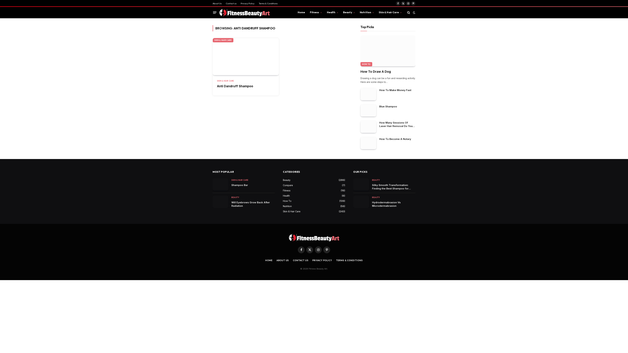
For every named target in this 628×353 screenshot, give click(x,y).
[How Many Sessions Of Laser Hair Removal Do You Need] (368, 127)
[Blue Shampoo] (368, 110)
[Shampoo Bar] (220, 184)
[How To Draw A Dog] (387, 50)
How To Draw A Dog (375, 72)
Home (301, 12)
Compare (288, 185)
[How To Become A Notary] (368, 143)
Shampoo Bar (239, 185)
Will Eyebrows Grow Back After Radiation (250, 204)
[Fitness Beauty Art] (244, 12)
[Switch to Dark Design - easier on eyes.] (413, 12)
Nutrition (365, 12)
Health (331, 12)
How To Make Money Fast (395, 90)
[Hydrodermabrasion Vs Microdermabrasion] (361, 202)
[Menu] (215, 13)
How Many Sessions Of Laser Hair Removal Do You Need (396, 124)
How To (366, 64)
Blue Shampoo (388, 106)
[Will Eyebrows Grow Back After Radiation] (220, 202)
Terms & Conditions (268, 3)
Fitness (314, 12)
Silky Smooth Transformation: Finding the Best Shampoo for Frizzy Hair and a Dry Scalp (390, 187)
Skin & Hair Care (389, 12)
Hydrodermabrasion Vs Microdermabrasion (386, 204)
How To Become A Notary (395, 139)
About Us (217, 3)
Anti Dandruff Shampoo (235, 86)
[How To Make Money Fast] (368, 94)
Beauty (347, 12)
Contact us (231, 3)
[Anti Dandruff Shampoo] (246, 56)
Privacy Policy (247, 3)
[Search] (409, 12)
